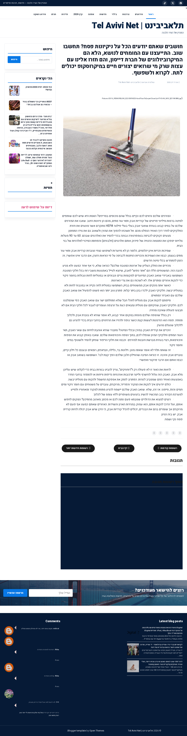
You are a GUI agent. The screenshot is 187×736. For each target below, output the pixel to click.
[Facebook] (180, 3)
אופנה (91, 14)
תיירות (65, 14)
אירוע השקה (39, 14)
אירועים (139, 14)
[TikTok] (164, 3)
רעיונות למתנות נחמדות (48, 649)
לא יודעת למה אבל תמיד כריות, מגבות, (44, 702)
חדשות (103, 14)
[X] (172, 3)
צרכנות (125, 14)
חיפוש (14, 59)
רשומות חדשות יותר (77, 448)
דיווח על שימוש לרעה (36, 207)
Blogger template (77, 730)
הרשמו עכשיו (15, 593)
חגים (53, 14)
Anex (57, 660)
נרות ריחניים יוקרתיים (51, 713)
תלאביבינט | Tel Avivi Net (138, 26)
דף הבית (123, 448)
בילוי (114, 14)
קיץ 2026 (78, 14)
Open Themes (96, 730)
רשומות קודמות (168, 448)
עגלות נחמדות (51, 676)
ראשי (151, 14)
